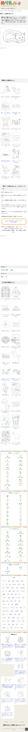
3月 (7, 509)
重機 (13, 597)
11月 (7, 524)
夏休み (11, 614)
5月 (7, 513)
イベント (4, 581)
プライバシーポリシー (14, 721)
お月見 (7, 481)
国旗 (3, 601)
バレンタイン (7, 461)
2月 (20, 505)
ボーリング (16, 627)
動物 (2, 276)
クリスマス (7, 489)
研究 (9, 624)
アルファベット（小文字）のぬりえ (16, 145)
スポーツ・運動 (7, 556)
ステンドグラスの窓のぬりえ (5, 299)
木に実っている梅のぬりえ (16, 411)
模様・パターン (7, 560)
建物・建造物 (7, 552)
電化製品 (13, 621)
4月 (20, 509)
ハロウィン (20, 485)
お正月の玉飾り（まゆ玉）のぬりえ (5, 177)
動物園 (16, 604)
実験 (13, 624)
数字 (19, 614)
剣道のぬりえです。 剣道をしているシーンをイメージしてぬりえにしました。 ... (21, 660)
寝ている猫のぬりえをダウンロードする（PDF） (14, 221)
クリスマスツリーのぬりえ (16, 299)
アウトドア (18, 597)
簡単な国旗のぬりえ (16, 362)
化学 (17, 624)
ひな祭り (20, 461)
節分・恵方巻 (20, 457)
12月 (20, 524)
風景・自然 (7, 541)
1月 (7, 505)
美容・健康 (20, 548)
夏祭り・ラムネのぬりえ (16, 176)
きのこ (18, 617)
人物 (7, 533)
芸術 (8, 621)
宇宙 (3, 614)
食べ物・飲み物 (21, 533)
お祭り (22, 581)
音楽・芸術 (20, 552)
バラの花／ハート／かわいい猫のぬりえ (16, 161)
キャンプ (4, 617)
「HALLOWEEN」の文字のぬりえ (16, 113)
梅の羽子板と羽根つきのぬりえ (16, 97)
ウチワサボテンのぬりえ (5, 128)
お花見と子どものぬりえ (16, 330)
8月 (20, 517)
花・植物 (7, 537)
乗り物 (14, 584)
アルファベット (5, 607)
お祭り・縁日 (20, 477)
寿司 (15, 614)
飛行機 (17, 611)
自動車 (4, 594)
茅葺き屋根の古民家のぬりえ (5, 161)
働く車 (7, 548)
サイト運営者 (21, 721)
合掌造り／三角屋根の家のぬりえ (16, 315)
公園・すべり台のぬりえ (5, 96)
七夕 (7, 477)
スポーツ (4, 604)
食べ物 (17, 581)
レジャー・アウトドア (20, 556)
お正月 (12, 587)
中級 (20, 569)
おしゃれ (12, 607)
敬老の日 (20, 481)
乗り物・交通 (20, 545)
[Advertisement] (14, 63)
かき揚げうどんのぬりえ (5, 346)
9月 (7, 520)
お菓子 (8, 587)
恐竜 (11, 601)
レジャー (4, 597)
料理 (13, 591)
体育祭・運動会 (7, 485)
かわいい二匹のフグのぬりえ (5, 145)
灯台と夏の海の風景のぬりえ (5, 427)
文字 (3, 587)
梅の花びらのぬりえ (5, 330)
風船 (9, 617)
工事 (16, 594)
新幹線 (13, 617)
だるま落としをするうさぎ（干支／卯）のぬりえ (5, 379)
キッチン (18, 621)
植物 (13, 581)
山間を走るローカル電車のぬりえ (16, 347)
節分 (23, 597)
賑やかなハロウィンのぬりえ (5, 443)
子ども (19, 584)
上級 (7, 573)
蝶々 (7, 601)
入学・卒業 (20, 465)
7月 (7, 517)
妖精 (22, 627)
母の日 (20, 469)
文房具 (4, 627)
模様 (9, 591)
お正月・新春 (7, 457)
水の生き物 (7, 545)
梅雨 (20, 473)
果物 (12, 594)
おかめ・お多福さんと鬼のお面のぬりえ (5, 411)
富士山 (12, 611)
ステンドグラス (5, 611)
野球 (11, 627)
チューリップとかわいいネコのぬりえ (5, 315)
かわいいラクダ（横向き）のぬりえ (16, 443)
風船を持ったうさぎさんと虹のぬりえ (16, 379)
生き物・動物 (4, 270)
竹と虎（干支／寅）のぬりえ (16, 129)
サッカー (4, 624)
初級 (11, 270)
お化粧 (21, 611)
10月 (20, 520)
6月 (20, 513)
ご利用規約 (6, 21)
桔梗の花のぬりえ (5, 394)
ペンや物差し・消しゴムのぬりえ (5, 363)
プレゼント (23, 591)
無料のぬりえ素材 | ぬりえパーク (14, 725)
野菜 (9, 597)
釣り (23, 617)
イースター (7, 465)
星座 (23, 621)
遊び (15, 601)
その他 (20, 560)
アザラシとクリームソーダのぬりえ (16, 427)
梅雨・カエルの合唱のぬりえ (5, 113)
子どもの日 (7, 469)
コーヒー (22, 624)
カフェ (4, 621)
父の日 (7, 473)
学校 (19, 601)
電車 (21, 607)
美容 (12, 604)
